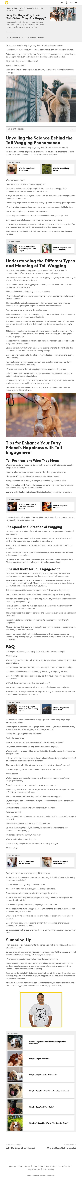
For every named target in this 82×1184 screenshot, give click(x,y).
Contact (27, 1166)
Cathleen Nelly (14, 37)
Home (8, 8)
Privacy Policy (38, 1166)
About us (12, 1166)
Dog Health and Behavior (34, 37)
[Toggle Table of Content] (71, 129)
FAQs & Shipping (34, 1169)
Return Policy (50, 1166)
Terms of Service (64, 1166)
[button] (61, 2)
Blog (15, 8)
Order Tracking (48, 1169)
